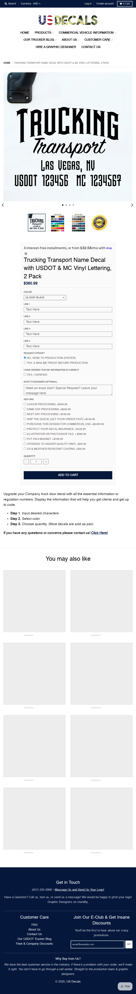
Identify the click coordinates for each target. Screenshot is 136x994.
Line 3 (27, 329)
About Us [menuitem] (69, 39)
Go (129, 944)
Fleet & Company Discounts (34, 943)
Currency (26, 3)
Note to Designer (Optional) (40, 382)
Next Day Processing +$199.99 (48, 414)
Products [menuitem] (43, 32)
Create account (105, 3)
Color (28, 292)
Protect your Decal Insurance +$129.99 (56, 429)
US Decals (74, 981)
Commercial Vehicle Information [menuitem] (86, 32)
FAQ (34, 924)
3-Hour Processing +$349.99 (47, 404)
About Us (34, 929)
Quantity (29, 456)
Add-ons (29, 399)
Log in (88, 3)
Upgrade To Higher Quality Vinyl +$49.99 (56, 444)
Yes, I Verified (37, 375)
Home (7, 63)
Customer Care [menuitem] (97, 39)
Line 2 (27, 316)
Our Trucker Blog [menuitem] (39, 39)
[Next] (132, 205)
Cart (126, 3)
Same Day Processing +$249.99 (49, 409)
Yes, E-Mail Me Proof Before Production (57, 363)
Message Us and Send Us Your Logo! (79, 889)
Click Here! (99, 533)
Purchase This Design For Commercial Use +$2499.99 (65, 424)
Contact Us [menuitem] (90, 47)
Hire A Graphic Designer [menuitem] (56, 47)
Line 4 (27, 341)
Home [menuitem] (24, 32)
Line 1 (27, 304)
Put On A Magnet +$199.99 (45, 439)
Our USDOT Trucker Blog (34, 939)
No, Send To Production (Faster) (51, 358)
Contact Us (34, 934)
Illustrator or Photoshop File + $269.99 (56, 434)
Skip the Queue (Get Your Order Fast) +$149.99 (61, 419)
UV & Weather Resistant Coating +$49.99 (56, 449)
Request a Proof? (34, 353)
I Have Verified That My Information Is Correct (51, 370)
